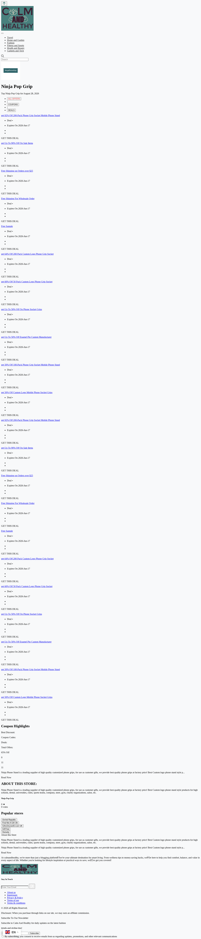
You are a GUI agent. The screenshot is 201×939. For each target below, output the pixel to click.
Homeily (5, 832)
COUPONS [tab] (13, 104)
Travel (10, 37)
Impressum (12, 895)
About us (11, 892)
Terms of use (13, 900)
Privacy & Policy (15, 897)
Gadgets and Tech (15, 51)
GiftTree (5, 829)
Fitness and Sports (15, 45)
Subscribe (34, 933)
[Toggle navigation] (2, 33)
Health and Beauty (15, 48)
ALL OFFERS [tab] (14, 99)
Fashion (10, 43)
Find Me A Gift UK (10, 823)
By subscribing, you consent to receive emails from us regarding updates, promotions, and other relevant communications (61, 936)
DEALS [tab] (11, 110)
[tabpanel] (100, 265)
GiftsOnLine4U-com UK (12, 826)
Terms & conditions (16, 903)
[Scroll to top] (4, 3)
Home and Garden (15, 40)
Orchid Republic (9, 820)
